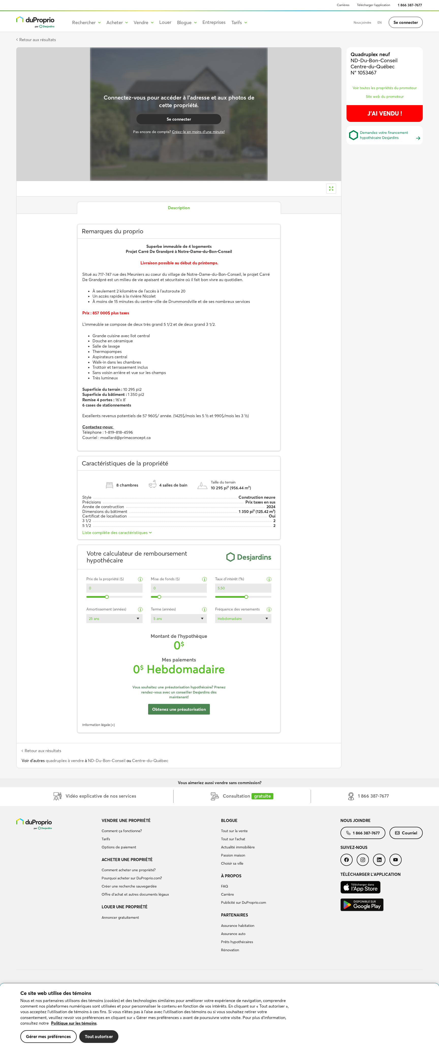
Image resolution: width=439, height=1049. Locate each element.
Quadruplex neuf (370, 54)
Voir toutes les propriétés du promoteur (385, 88)
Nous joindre (362, 22)
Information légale (96, 725)
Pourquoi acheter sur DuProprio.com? (132, 878)
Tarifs (106, 839)
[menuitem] (159, 834)
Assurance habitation (237, 925)
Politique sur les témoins (74, 1023)
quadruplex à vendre (65, 760)
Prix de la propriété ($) (105, 579)
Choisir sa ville (232, 863)
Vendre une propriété (126, 820)
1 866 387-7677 (410, 5)
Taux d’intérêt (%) (229, 579)
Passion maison (233, 855)
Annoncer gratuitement (120, 917)
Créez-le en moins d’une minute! (198, 132)
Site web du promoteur (385, 96)
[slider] (107, 597)
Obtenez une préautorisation (179, 709)
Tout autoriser (99, 1036)
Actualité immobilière (238, 847)
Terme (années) (163, 609)
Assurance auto (233, 933)
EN (380, 22)
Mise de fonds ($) (165, 579)
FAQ (224, 886)
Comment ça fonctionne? (122, 831)
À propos (231, 875)
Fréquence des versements (237, 609)
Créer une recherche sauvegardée (129, 886)
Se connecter (406, 22)
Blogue (229, 820)
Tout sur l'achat (233, 839)
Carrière (227, 894)
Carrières (343, 5)
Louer (165, 22)
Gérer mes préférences (48, 1036)
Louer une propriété (125, 906)
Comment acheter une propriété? (128, 870)
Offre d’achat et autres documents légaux (135, 894)
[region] (219, 1016)
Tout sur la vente (234, 831)
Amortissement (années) (106, 609)
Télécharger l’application (373, 5)
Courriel (409, 832)
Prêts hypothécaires (237, 942)
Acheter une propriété (127, 859)
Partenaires (234, 915)
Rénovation (230, 950)
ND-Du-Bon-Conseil (107, 760)
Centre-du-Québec (150, 760)
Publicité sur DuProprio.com (243, 902)
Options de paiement (119, 847)
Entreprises (214, 22)
